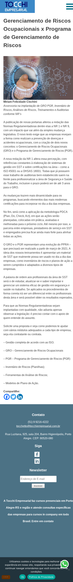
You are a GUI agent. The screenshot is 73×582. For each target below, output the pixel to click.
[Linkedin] (20, 397)
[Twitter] (13, 397)
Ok (22, 577)
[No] (68, 569)
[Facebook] (7, 397)
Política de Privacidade (41, 577)
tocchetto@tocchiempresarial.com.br (38, 426)
